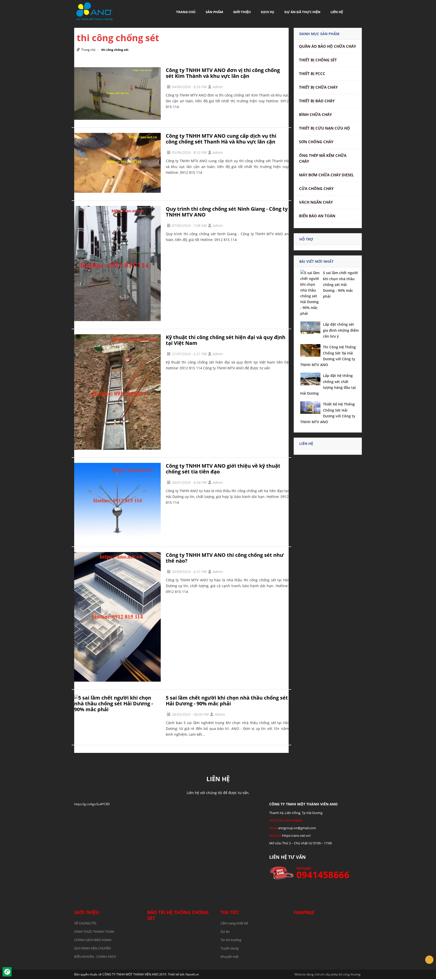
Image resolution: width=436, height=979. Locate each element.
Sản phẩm (214, 12)
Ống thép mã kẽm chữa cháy (322, 158)
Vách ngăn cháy (316, 202)
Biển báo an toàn (317, 215)
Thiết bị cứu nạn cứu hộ (324, 128)
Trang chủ (186, 12)
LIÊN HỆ (337, 12)
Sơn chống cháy (316, 141)
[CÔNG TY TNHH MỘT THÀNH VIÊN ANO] (94, 11)
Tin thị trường (231, 940)
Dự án (225, 931)
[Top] (429, 960)
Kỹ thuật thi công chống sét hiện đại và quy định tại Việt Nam (225, 340)
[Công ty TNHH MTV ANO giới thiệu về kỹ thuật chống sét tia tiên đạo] (117, 501)
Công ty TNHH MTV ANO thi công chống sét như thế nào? (225, 558)
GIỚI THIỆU (242, 12)
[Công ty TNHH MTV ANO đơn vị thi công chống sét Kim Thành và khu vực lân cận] (117, 93)
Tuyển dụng (229, 948)
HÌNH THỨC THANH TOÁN (94, 931)
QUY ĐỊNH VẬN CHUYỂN (92, 948)
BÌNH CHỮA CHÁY (315, 114)
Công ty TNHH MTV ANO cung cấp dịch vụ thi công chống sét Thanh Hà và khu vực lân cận (221, 139)
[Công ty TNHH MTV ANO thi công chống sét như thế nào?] (117, 617)
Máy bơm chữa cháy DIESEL (326, 174)
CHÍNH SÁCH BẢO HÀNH (93, 940)
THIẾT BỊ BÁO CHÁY (317, 100)
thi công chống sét (114, 49)
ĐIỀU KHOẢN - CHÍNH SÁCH (95, 956)
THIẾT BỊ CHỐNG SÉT (318, 59)
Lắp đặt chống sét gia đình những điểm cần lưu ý (341, 330)
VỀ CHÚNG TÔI (85, 923)
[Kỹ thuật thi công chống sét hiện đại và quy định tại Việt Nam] (117, 392)
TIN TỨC (230, 912)
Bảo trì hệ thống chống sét (178, 915)
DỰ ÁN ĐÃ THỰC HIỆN (302, 12)
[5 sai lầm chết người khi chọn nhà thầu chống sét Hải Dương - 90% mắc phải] (117, 703)
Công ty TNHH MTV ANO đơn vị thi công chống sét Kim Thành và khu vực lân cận (223, 73)
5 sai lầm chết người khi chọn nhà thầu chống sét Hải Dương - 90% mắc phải (227, 700)
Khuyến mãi (229, 956)
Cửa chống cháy (316, 188)
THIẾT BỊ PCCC (312, 73)
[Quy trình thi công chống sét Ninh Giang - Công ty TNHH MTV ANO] (117, 263)
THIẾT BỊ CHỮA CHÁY (318, 87)
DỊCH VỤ (267, 12)
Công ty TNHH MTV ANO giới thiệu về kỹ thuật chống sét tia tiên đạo (223, 468)
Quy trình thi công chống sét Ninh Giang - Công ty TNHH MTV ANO (227, 212)
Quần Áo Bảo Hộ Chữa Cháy (327, 46)
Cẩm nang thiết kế (234, 923)
